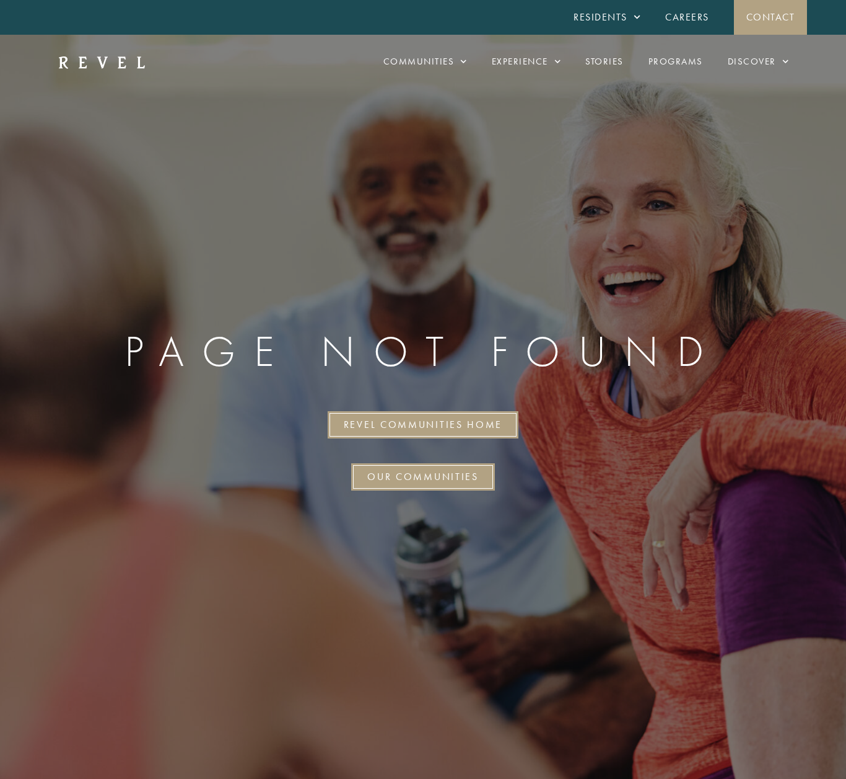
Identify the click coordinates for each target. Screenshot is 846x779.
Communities (419, 61)
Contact (770, 17)
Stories (604, 61)
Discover (752, 61)
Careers (687, 17)
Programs (675, 61)
